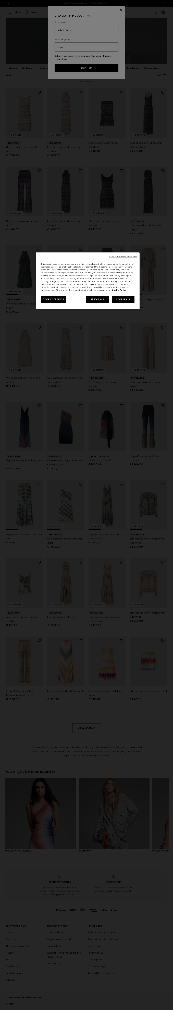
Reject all (97, 299)
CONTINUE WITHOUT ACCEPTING (123, 257)
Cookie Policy (119, 290)
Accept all (123, 299)
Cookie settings (53, 299)
